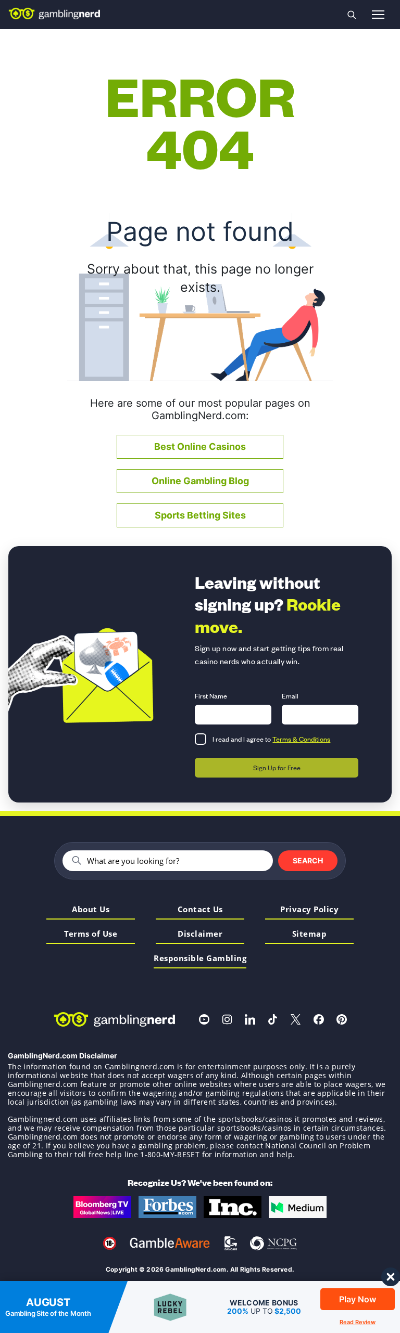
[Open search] (352, 15)
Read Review (358, 1322)
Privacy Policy (309, 909)
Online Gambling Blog (200, 480)
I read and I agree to (271, 739)
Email (290, 696)
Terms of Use (90, 934)
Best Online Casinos (200, 446)
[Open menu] (378, 15)
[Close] (391, 1275)
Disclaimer (200, 934)
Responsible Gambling (200, 958)
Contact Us (200, 909)
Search (308, 860)
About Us (90, 909)
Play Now (357, 1299)
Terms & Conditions (301, 739)
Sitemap (309, 934)
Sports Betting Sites (200, 515)
